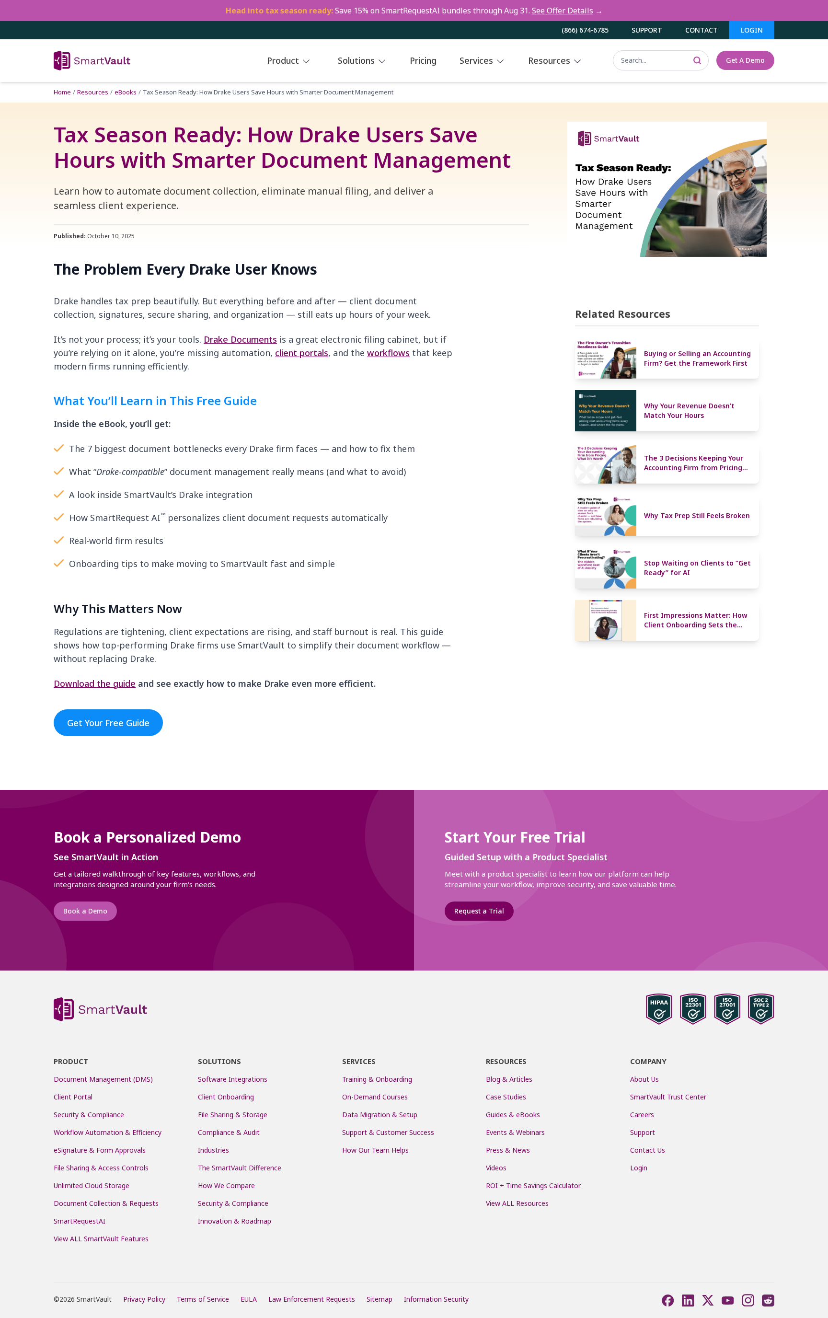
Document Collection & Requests (106, 1203)
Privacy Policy (144, 1299)
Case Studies (506, 1096)
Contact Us (647, 1150)
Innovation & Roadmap (234, 1221)
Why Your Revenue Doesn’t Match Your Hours (689, 410)
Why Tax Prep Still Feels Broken (697, 515)
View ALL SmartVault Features (101, 1238)
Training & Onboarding (377, 1079)
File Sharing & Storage (232, 1114)
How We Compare (226, 1185)
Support (647, 30)
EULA (249, 1299)
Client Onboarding (226, 1096)
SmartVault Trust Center (668, 1096)
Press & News (508, 1150)
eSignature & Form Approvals (100, 1150)
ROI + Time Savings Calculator (533, 1185)
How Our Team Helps (375, 1150)
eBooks (126, 92)
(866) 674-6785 (585, 30)
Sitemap (379, 1299)
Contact (701, 30)
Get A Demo (745, 60)
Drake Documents (240, 339)
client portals (301, 352)
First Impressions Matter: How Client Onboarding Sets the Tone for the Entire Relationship (696, 620)
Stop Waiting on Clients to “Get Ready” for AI (697, 567)
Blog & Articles (509, 1079)
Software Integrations (232, 1079)
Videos (496, 1167)
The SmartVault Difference (239, 1167)
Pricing (423, 60)
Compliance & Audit (229, 1132)
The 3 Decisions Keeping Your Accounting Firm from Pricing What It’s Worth (693, 463)
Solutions (357, 60)
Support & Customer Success (388, 1132)
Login (752, 30)
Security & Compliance (89, 1114)
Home (62, 92)
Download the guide (95, 683)
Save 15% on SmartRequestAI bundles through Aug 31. (414, 10)
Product (284, 60)
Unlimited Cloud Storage (91, 1185)
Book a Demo (85, 910)
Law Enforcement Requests (311, 1299)
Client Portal (73, 1096)
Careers (642, 1114)
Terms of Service (203, 1299)
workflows (388, 352)
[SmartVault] (124, 60)
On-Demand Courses (375, 1096)
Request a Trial (479, 910)
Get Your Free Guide (108, 722)
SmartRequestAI (80, 1221)
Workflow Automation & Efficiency (107, 1132)
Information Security (436, 1299)
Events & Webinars (515, 1132)
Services (477, 60)
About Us (644, 1079)
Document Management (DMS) (103, 1079)
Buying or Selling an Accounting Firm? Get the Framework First (697, 358)
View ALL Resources (517, 1203)
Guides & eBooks (513, 1114)
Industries (213, 1150)
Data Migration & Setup (379, 1114)
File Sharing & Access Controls (101, 1167)
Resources (550, 60)
